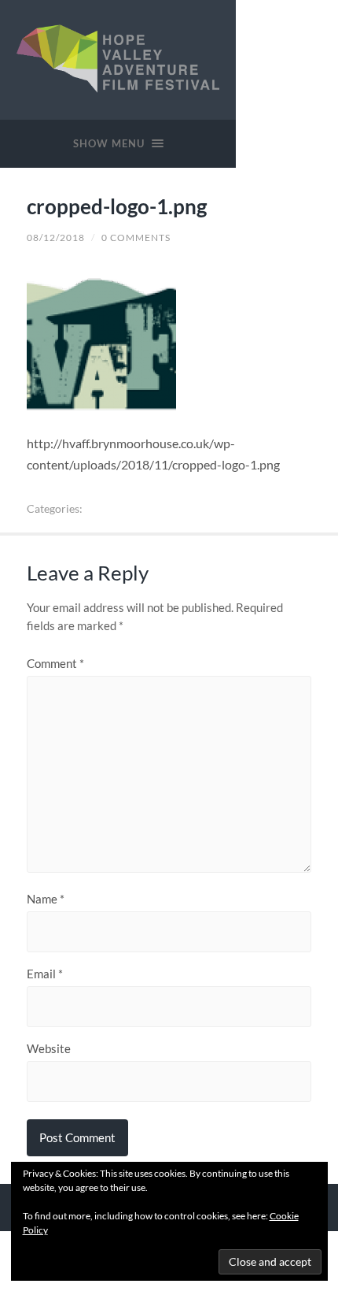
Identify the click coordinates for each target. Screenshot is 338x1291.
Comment (55, 664)
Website (49, 1049)
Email (45, 974)
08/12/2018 (56, 237)
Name (45, 899)
